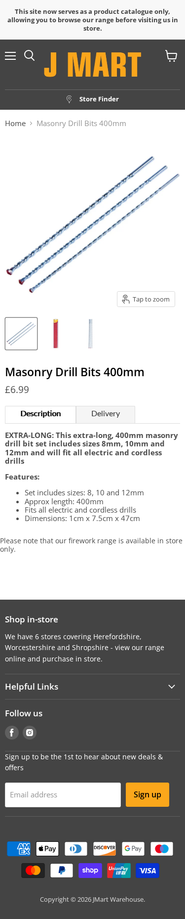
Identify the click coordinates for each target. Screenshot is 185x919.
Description (40, 414)
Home (15, 123)
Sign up (147, 794)
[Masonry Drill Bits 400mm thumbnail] (21, 334)
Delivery (105, 414)
